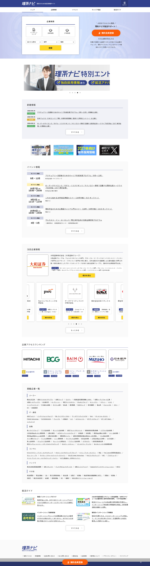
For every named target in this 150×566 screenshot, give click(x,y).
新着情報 (38, 556)
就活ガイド (117, 10)
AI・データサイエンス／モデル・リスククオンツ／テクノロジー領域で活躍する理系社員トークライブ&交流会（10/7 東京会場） (83, 186)
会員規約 (84, 556)
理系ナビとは (28, 556)
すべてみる (75, 132)
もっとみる (75, 330)
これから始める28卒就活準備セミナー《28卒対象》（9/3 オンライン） (72, 198)
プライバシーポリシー (110, 556)
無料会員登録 (108, 32)
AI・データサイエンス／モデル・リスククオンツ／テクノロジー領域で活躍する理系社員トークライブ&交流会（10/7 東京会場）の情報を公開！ (79, 124)
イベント (75, 10)
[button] (69, 92)
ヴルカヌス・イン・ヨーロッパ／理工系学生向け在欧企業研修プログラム (73, 220)
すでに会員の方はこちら (106, 38)
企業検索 (54, 10)
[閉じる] (140, 562)
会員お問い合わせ (49, 556)
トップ (32, 10)
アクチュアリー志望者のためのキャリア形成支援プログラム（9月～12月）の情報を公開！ (67, 112)
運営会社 (75, 556)
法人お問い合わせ (63, 556)
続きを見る (87, 275)
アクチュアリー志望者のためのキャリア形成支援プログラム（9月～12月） (74, 175)
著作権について (95, 556)
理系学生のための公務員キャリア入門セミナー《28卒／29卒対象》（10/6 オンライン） (79, 209)
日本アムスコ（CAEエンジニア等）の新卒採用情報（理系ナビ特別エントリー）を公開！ (67, 118)
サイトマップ (124, 556)
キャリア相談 (96, 10)
